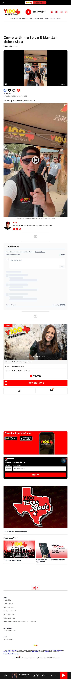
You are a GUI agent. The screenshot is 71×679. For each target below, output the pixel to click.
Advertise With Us (50, 18)
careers (47, 651)
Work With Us (8, 603)
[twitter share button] (9, 90)
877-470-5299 (36, 383)
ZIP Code (7, 465)
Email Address (17, 465)
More (58, 18)
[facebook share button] (5, 90)
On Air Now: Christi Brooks (35, 356)
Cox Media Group (12, 650)
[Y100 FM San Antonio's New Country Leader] (35, 2)
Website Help (8, 639)
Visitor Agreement (57, 650)
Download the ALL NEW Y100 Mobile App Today (50, 561)
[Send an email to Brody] (14, 228)
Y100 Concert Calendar (12, 560)
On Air (25, 18)
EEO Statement (9, 607)
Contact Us (7, 600)
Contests (31, 18)
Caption (62, 84)
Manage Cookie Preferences (11, 654)
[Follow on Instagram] (20, 228)
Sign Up (35, 475)
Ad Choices (35, 651)
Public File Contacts (10, 611)
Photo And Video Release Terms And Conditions (20, 621)
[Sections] (3, 2)
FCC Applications (9, 618)
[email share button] (13, 90)
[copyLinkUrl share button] (18, 90)
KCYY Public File (9, 614)
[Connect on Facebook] (17, 228)
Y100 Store (39, 18)
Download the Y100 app (18, 433)
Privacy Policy (7, 651)
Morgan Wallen (38, 13)
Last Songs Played (16, 18)
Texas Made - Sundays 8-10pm (15, 531)
